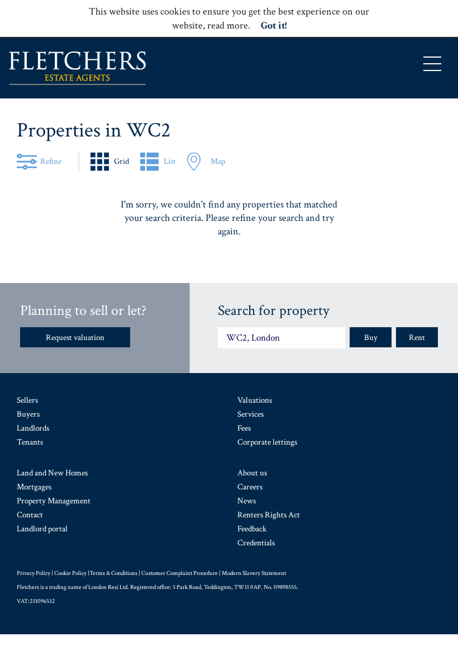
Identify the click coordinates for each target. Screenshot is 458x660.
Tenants (30, 442)
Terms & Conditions (113, 573)
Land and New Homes (52, 473)
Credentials (256, 543)
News (246, 501)
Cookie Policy (70, 573)
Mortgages (34, 487)
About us (252, 473)
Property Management (53, 501)
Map (218, 161)
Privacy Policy (33, 573)
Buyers (28, 414)
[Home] (77, 68)
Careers (250, 487)
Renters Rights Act (268, 515)
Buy (371, 337)
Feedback (251, 529)
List (170, 161)
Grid (121, 161)
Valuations (254, 400)
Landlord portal (42, 529)
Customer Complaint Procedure (179, 573)
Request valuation (75, 337)
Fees (244, 428)
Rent (417, 337)
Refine (50, 161)
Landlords (33, 428)
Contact (30, 515)
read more (227, 25)
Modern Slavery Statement (254, 573)
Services (250, 414)
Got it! (274, 25)
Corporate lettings (267, 442)
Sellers (27, 400)
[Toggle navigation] (432, 63)
